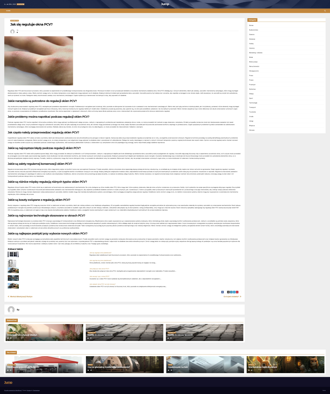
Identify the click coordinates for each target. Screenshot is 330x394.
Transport (252, 107)
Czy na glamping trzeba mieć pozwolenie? (109, 367)
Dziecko (251, 34)
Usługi (251, 121)
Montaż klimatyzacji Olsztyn (21, 297)
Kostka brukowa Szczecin (100, 335)
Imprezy (252, 48)
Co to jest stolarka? (231, 297)
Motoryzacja (253, 62)
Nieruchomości (254, 66)
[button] (325, 11)
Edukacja (252, 39)
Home (8, 11)
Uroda (251, 116)
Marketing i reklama (255, 53)
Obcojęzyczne (254, 71)
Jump (165, 4)
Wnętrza (252, 125)
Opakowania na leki (178, 367)
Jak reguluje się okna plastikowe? (100, 260)
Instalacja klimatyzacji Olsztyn (22, 335)
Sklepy (251, 94)
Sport (251, 98)
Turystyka (252, 112)
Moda (251, 57)
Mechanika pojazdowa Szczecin (23, 367)
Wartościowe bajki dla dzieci (262, 367)
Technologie (253, 103)
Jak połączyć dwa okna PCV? (99, 269)
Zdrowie (251, 130)
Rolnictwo (252, 89)
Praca (251, 75)
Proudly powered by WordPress (13, 390)
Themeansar (36, 390)
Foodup (29, 390)
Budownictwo (14, 20)
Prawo (251, 80)
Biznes (251, 25)
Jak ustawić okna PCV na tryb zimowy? (102, 284)
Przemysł (252, 84)
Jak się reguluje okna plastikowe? (100, 253)
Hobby (251, 43)
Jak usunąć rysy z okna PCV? (99, 276)
